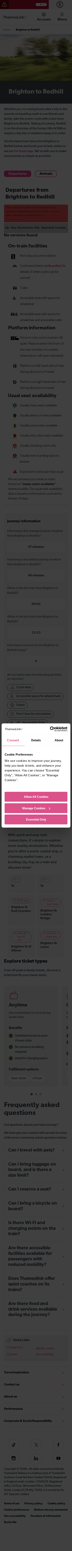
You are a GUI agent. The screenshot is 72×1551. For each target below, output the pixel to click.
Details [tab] (36, 740)
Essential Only (36, 819)
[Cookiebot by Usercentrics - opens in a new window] (50, 729)
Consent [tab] (13, 740)
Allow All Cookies (36, 796)
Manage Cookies (33, 808)
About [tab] (59, 740)
